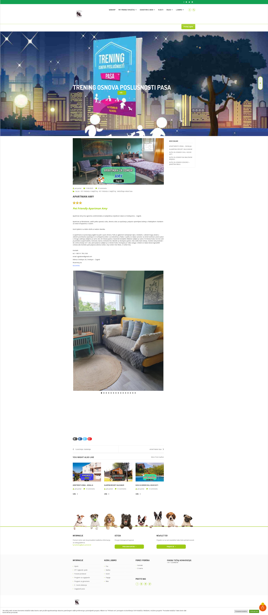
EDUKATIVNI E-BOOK (146, 10)
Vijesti (76, 566)
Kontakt (140, 565)
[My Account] (189, 9)
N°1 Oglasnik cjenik (80, 570)
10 (123, 393)
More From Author (157, 457)
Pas (107, 566)
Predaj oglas (188, 27)
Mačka (108, 570)
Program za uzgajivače (82, 578)
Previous (70, 331)
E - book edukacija (80, 585)
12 (128, 393)
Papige (108, 578)
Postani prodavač (80, 574)
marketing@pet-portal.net (82, 545)
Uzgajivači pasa (79, 589)
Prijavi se (170, 547)
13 (130, 393)
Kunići (108, 574)
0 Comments (102, 188)
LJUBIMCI (179, 10)
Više (74, 494)
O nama (140, 568)
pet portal (78, 188)
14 (132, 393)
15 (135, 393)
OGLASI (168, 10)
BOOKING (76, 266)
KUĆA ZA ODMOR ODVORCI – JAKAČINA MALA (179, 163)
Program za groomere (82, 581)
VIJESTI (160, 10)
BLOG (77, 191)
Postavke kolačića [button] (241, 611)
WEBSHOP (112, 10)
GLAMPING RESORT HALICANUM (114, 485)
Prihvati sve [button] (254, 611)
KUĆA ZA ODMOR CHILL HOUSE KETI (147, 485)
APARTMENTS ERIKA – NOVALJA (83, 485)
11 (125, 393)
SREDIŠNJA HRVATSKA (124, 191)
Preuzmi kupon (128, 547)
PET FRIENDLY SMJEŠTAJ (127, 10)
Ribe (107, 581)
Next (166, 331)
